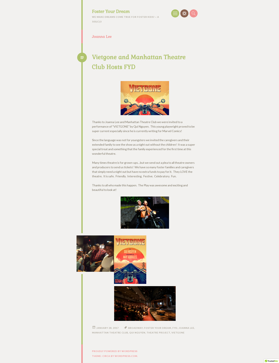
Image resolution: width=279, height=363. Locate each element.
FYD (174, 328)
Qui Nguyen (137, 332)
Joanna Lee (186, 328)
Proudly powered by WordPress (114, 351)
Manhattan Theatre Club (110, 332)
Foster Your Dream (111, 11)
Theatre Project (158, 332)
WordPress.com (126, 356)
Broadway (135, 328)
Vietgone (178, 332)
